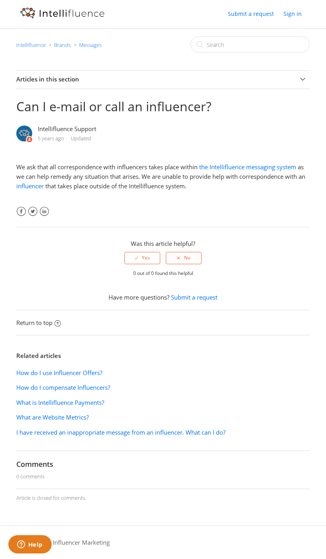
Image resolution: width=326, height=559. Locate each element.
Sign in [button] (292, 13)
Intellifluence (31, 44)
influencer (30, 186)
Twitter (33, 212)
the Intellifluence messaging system (247, 167)
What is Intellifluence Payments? (60, 402)
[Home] (62, 18)
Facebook (21, 212)
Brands (62, 44)
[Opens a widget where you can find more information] (30, 545)
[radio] (142, 258)
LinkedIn (44, 212)
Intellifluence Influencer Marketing (63, 542)
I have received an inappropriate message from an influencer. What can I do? (120, 432)
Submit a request (251, 13)
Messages (90, 44)
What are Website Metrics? (52, 417)
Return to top (34, 323)
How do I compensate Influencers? (63, 387)
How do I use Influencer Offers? (59, 373)
